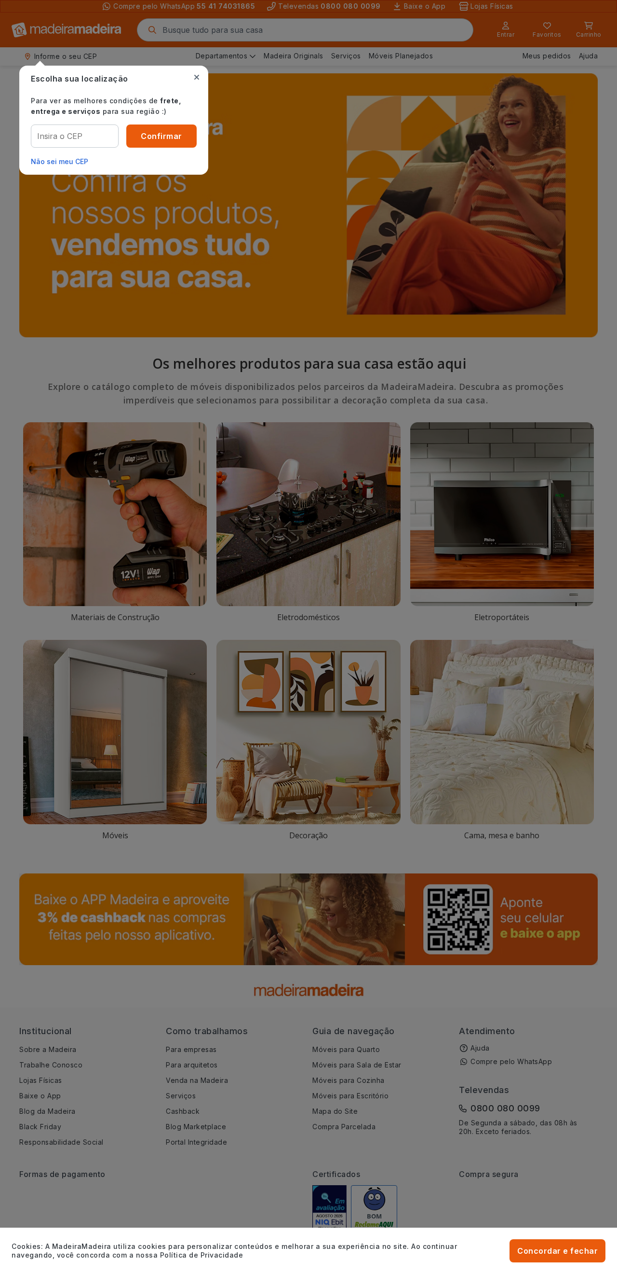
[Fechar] (196, 77)
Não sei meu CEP (59, 161)
